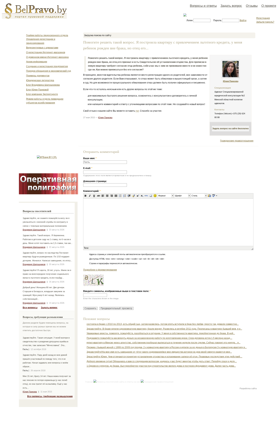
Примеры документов (37, 75)
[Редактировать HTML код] (146, 196)
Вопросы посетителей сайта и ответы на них (118, 382)
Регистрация (263, 18)
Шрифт (178, 195)
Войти (243, 20)
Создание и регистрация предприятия (47, 66)
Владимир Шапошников (34, 230)
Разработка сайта (248, 388)
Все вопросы (30, 307)
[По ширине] (116, 196)
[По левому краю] (103, 196)
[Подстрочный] (142, 196)
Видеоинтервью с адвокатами (42, 47)
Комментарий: (92, 191)
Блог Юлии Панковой (37, 89)
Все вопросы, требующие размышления (50, 396)
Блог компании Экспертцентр (42, 94)
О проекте (268, 6)
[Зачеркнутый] (98, 196)
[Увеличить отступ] (129, 196)
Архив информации (36, 61)
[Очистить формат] (151, 196)
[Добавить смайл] (155, 196)
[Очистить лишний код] (133, 196)
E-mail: (87, 168)
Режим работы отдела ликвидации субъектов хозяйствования (44, 101)
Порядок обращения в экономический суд (48, 71)
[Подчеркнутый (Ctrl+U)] (94, 196)
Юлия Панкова (30, 392)
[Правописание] (214, 196)
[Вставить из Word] (209, 196)
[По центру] (107, 196)
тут (137, 111)
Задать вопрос (231, 6)
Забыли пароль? (265, 22)
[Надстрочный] (138, 196)
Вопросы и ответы (203, 6)
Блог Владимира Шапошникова (43, 85)
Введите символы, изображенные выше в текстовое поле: (117, 291)
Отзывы (252, 6)
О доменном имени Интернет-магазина (47, 57)
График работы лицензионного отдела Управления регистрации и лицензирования (47, 39)
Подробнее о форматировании (100, 269)
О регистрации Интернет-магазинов (45, 52)
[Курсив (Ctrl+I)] (90, 196)
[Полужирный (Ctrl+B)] (85, 196)
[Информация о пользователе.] (230, 77)
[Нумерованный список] (125, 196)
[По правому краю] (111, 196)
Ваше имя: (90, 158)
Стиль (194, 195)
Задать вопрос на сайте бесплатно (230, 128)
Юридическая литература (40, 80)
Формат (162, 195)
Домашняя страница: (95, 181)
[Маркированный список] (120, 196)
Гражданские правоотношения (236, 140)
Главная (89, 382)
